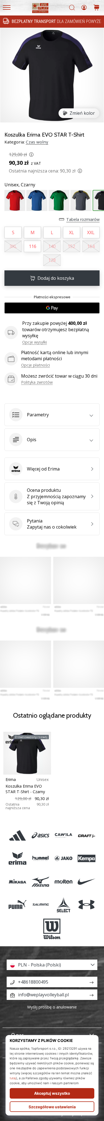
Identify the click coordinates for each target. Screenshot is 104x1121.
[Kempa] (86, 858)
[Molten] (63, 881)
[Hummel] (40, 858)
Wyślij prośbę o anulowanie (52, 1007)
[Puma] (17, 904)
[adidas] (17, 835)
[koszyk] (96, 8)
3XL (13, 246)
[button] (52, 415)
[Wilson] (52, 929)
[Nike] (86, 881)
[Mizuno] (40, 881)
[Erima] (17, 858)
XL (71, 232)
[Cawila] (63, 835)
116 (32, 246)
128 (52, 260)
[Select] (63, 904)
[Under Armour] (86, 904)
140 (52, 246)
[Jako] (63, 858)
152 (71, 246)
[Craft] (86, 835)
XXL (91, 232)
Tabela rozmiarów (83, 219)
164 (91, 246)
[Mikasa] (17, 881)
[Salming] (40, 904)
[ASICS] (40, 835)
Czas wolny (37, 142)
